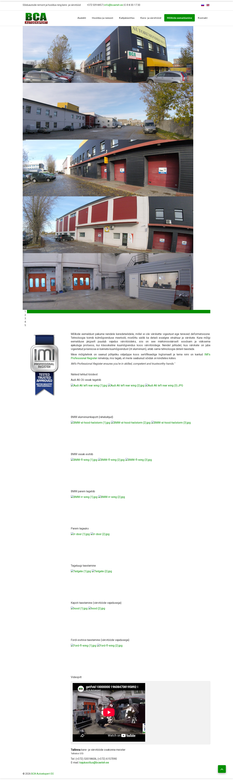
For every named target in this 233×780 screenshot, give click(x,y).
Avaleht (81, 17)
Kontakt (203, 17)
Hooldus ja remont (102, 17)
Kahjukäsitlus (127, 17)
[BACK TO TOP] (222, 769)
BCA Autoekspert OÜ (42, 773)
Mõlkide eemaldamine (179, 17)
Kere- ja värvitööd (150, 17)
